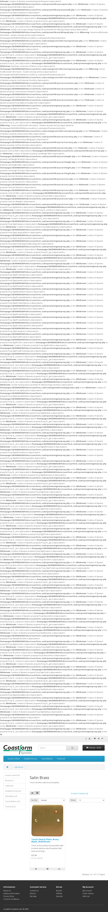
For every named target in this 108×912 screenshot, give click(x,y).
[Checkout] (102, 738)
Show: (73, 800)
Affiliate (59, 893)
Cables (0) (9, 786)
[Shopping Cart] (98, 738)
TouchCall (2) (10, 806)
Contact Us (34, 890)
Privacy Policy (8, 896)
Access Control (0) (12, 775)
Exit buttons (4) (11, 796)
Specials (59, 896)
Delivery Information (11, 893)
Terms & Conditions (11, 899)
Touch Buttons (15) (12, 801)
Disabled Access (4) (13, 791)
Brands (59, 890)
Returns (33, 893)
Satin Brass (18, 767)
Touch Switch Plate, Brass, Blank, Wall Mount (45, 840)
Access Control (14, 758)
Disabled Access (30, 758)
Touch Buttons (47, 758)
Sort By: (34, 800)
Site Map (33, 896)
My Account (87, 890)
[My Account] (90, 738)
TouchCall (61, 758)
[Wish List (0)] (95, 738)
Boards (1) (9, 780)
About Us (7, 890)
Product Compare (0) (79, 793)
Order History (88, 893)
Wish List (86, 896)
